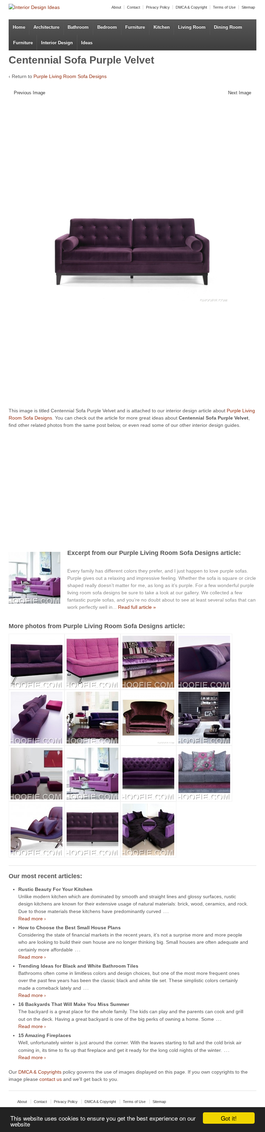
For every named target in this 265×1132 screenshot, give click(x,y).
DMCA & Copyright (191, 7)
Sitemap (248, 7)
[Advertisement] (135, 151)
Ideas (86, 42)
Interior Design (57, 42)
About (116, 7)
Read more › (32, 918)
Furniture (135, 27)
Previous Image (29, 92)
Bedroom (107, 27)
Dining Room (228, 27)
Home (19, 27)
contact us (50, 1079)
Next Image (239, 92)
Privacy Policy (158, 7)
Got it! (229, 1118)
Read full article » (137, 607)
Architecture (46, 27)
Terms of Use (224, 7)
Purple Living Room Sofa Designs (70, 76)
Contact (133, 7)
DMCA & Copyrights (39, 1072)
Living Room (192, 27)
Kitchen (162, 27)
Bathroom (78, 27)
